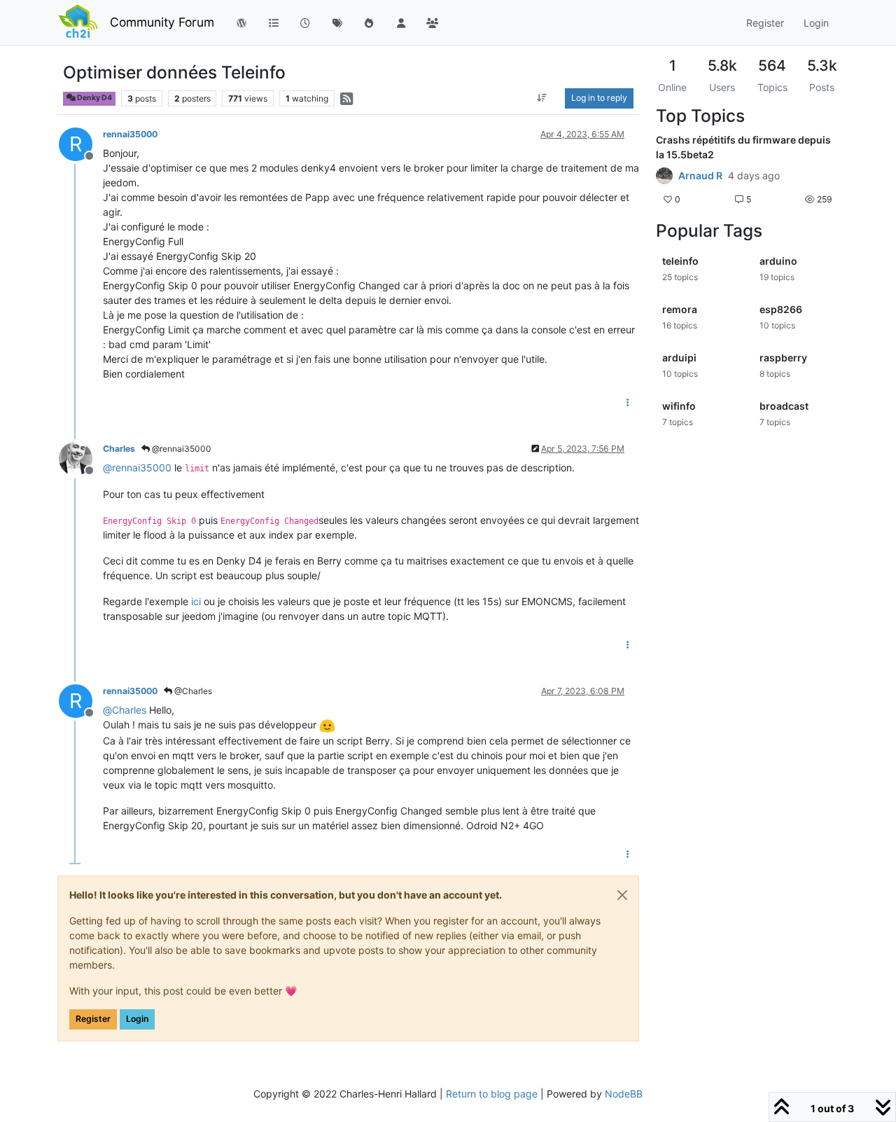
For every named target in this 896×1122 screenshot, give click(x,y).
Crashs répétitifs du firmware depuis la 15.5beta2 (743, 147)
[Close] (622, 895)
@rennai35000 (180, 448)
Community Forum (162, 22)
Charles (119, 448)
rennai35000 (130, 134)
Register (93, 1018)
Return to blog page (492, 1094)
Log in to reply (599, 97)
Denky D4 (94, 97)
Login (137, 1018)
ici (196, 601)
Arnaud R (700, 176)
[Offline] (81, 458)
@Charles (192, 691)
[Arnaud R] (664, 175)
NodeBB (624, 1094)
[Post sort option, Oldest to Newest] (542, 98)
